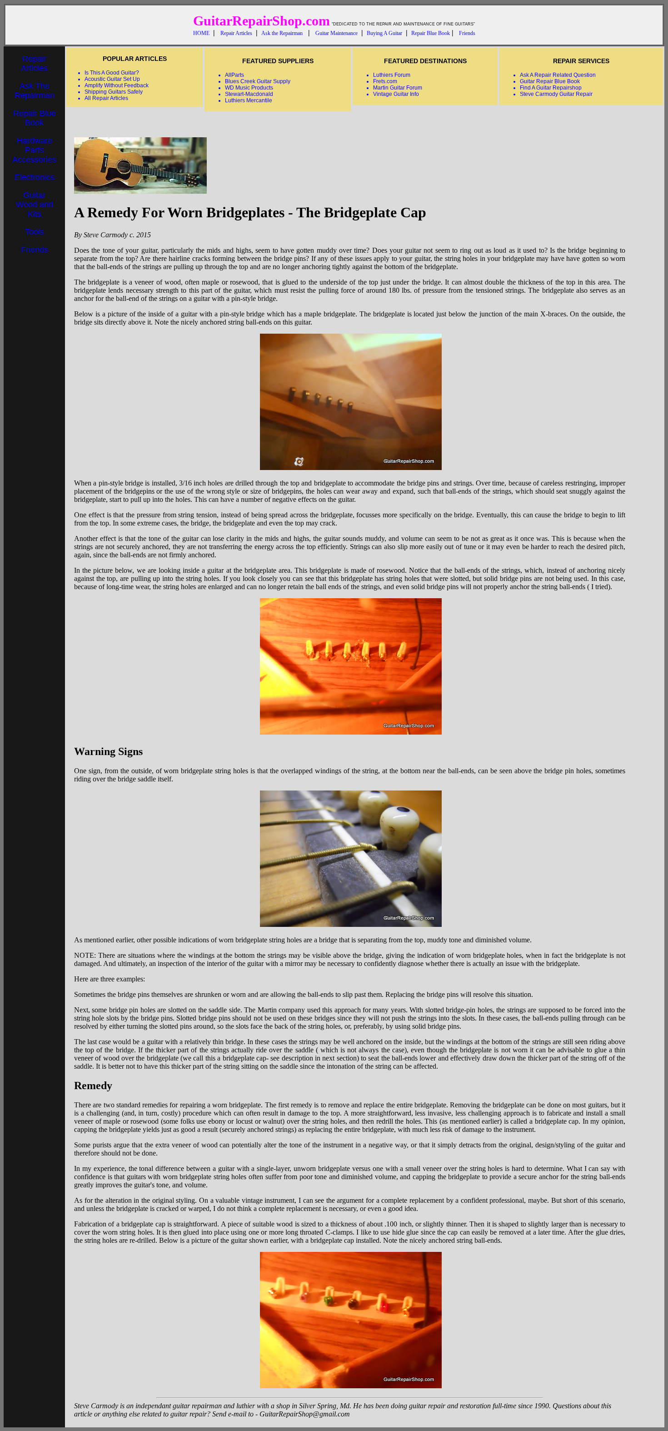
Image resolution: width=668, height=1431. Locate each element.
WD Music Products (249, 88)
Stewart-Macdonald (249, 94)
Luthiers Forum (391, 75)
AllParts (234, 75)
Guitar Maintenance (336, 33)
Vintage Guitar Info (396, 94)
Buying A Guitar (384, 33)
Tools (34, 231)
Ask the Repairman (282, 33)
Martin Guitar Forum (397, 88)
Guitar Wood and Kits (34, 204)
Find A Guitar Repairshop (551, 88)
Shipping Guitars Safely (114, 92)
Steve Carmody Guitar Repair (556, 94)
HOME (201, 33)
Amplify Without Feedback (117, 85)
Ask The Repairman (35, 90)
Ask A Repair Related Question (558, 75)
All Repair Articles (106, 98)
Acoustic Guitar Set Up (112, 79)
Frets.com (385, 81)
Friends (467, 33)
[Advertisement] (34, 398)
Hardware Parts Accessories (34, 150)
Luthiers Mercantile (248, 100)
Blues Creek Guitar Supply (257, 81)
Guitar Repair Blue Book (550, 81)
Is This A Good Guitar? (112, 73)
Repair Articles (236, 33)
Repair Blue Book (430, 33)
